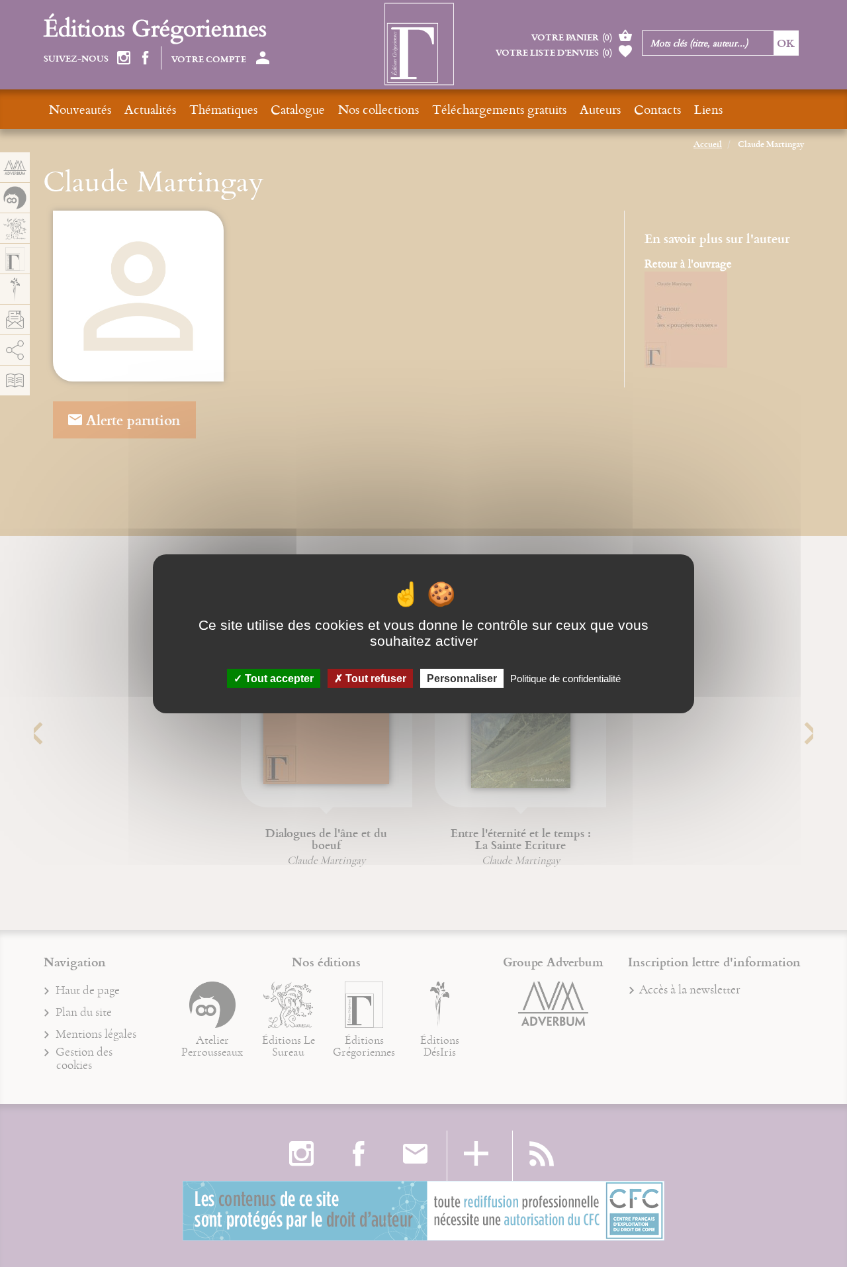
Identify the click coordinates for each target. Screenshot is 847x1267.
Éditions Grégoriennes (155, 27)
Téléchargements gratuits (499, 109)
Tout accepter (278, 678)
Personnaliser (462, 678)
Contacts (657, 109)
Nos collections (378, 109)
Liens (708, 109)
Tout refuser (374, 678)
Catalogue (298, 109)
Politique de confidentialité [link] (565, 678)
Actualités (150, 109)
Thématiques (223, 109)
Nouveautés (80, 109)
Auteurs (600, 109)
